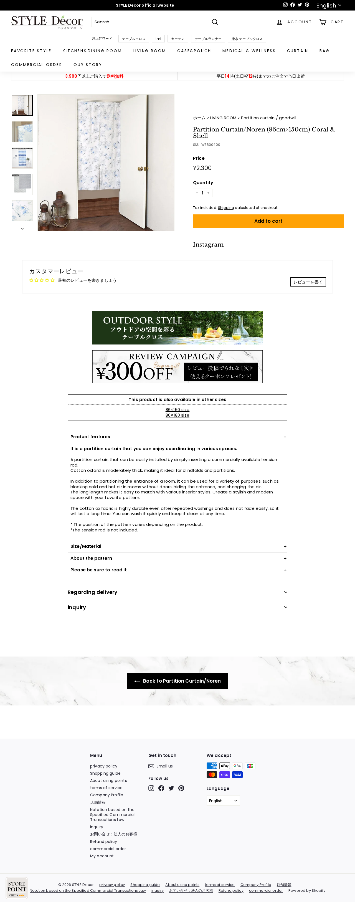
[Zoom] (106, 163)
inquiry (77, 607)
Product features (90, 437)
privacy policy (103, 766)
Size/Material (85, 546)
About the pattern (91, 558)
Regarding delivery (92, 592)
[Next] (22, 227)
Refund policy (103, 841)
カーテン (178, 38)
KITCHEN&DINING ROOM (92, 51)
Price (199, 158)
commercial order (36, 64)
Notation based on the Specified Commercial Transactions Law (112, 814)
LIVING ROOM (149, 51)
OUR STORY (87, 64)
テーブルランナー (208, 38)
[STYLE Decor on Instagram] (151, 788)
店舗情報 (98, 802)
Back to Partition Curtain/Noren (181, 681)
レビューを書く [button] (308, 282)
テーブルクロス (134, 38)
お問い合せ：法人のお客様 (113, 834)
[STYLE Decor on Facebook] (161, 788)
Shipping (226, 207)
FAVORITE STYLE (31, 51)
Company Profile (106, 795)
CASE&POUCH (194, 51)
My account (102, 856)
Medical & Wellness (249, 51)
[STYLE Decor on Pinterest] (181, 788)
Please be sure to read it (98, 570)
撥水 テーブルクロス (247, 38)
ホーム (200, 118)
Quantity (203, 183)
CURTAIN (298, 51)
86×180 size (177, 415)
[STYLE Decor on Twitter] (171, 788)
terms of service (106, 787)
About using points (108, 780)
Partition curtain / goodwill (268, 118)
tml (158, 38)
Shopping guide (105, 773)
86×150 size (178, 409)
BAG (324, 51)
